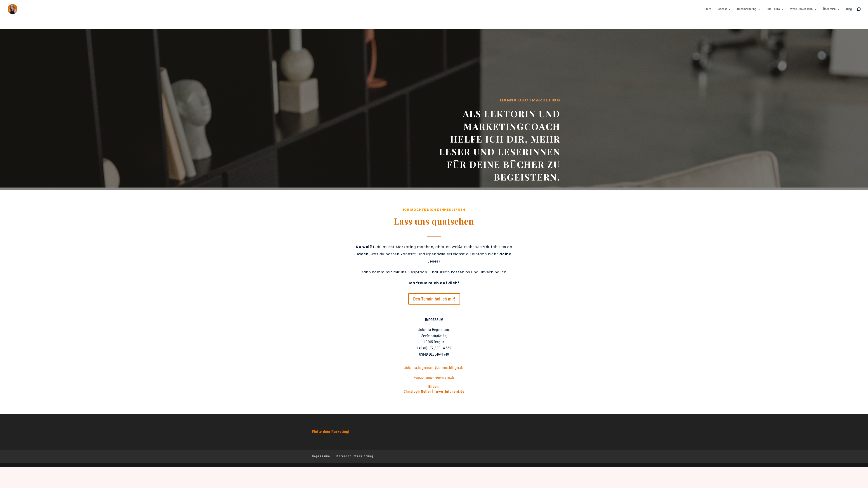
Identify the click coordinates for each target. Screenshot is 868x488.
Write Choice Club (801, 9)
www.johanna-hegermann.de (434, 377)
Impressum (321, 456)
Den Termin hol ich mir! (434, 299)
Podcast (722, 9)
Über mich (829, 9)
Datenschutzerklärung (354, 456)
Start (708, 9)
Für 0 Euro (773, 9)
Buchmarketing (746, 9)
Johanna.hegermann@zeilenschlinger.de (434, 368)
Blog (849, 9)
